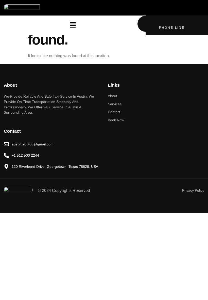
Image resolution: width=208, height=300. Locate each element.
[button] (73, 25)
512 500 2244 (173, 22)
